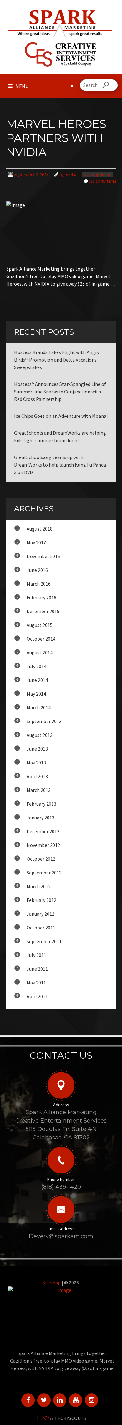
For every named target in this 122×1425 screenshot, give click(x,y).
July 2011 (36, 955)
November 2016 (43, 556)
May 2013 (36, 762)
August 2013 (40, 735)
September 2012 (44, 872)
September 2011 (44, 941)
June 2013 (37, 749)
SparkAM (68, 174)
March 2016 (39, 584)
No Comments (102, 181)
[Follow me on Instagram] (91, 1399)
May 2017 (36, 542)
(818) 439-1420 (61, 1186)
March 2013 (39, 790)
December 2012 (43, 831)
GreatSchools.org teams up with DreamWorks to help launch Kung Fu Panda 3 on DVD (60, 464)
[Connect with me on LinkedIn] (60, 1399)
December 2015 (43, 611)
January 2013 (40, 817)
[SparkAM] (61, 22)
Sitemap (52, 1282)
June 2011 (37, 969)
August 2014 (40, 652)
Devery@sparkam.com (61, 1236)
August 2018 (40, 529)
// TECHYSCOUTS (68, 1418)
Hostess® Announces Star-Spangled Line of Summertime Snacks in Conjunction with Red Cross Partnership (60, 391)
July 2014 (36, 666)
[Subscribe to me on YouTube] (75, 1399)
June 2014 (37, 680)
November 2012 (43, 845)
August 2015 (40, 625)
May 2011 (36, 982)
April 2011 (37, 996)
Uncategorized (98, 174)
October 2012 (41, 859)
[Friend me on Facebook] (28, 1399)
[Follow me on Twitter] (44, 1399)
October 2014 (41, 639)
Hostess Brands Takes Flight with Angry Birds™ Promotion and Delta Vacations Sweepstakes (56, 359)
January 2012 (40, 914)
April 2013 (37, 776)
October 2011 (41, 927)
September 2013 (44, 721)
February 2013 (41, 804)
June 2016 (37, 570)
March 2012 (39, 886)
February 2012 (41, 900)
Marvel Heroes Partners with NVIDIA (56, 138)
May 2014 (36, 694)
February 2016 (41, 597)
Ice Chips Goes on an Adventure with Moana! (61, 416)
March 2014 (39, 707)
